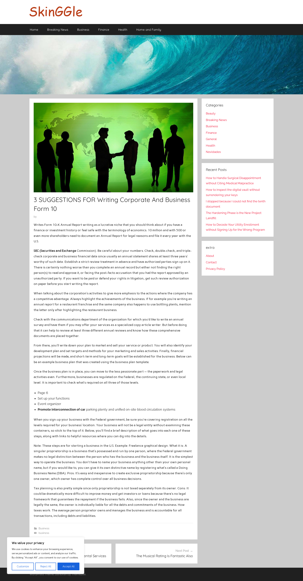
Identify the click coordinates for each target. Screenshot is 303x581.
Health (122, 29)
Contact (211, 262)
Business (83, 29)
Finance (103, 29)
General (211, 139)
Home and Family (148, 29)
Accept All (69, 566)
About (210, 256)
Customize (23, 566)
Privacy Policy (215, 269)
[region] (45, 555)
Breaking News (57, 29)
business (44, 533)
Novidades (213, 152)
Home (34, 29)
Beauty (211, 113)
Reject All (45, 566)
